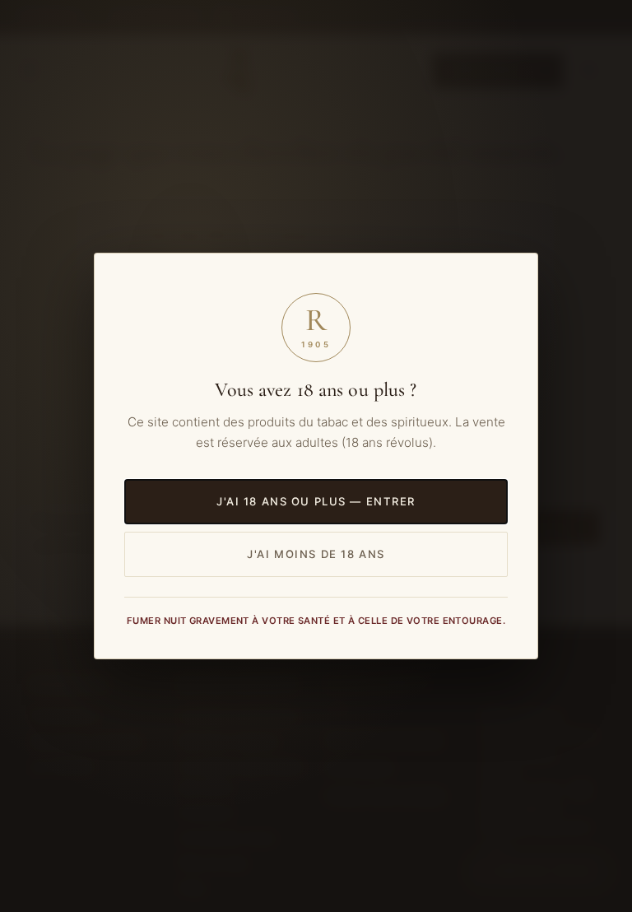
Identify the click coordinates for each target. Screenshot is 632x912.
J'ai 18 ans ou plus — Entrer (316, 501)
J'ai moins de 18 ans (316, 554)
